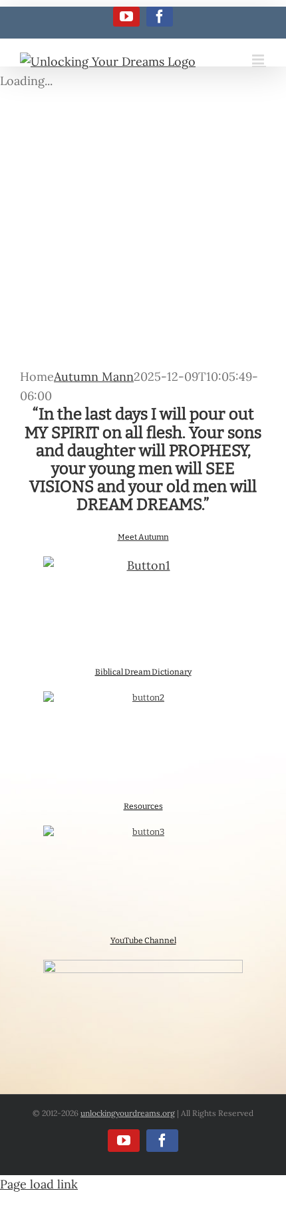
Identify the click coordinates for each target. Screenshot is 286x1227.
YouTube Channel (143, 940)
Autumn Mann (94, 376)
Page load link (39, 1184)
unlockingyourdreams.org (127, 1113)
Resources (143, 806)
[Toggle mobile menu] (259, 59)
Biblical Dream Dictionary (143, 672)
